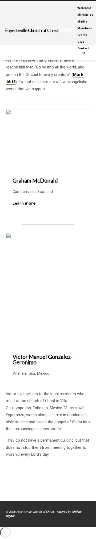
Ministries (85, 14)
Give (80, 42)
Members (84, 28)
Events (82, 35)
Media (82, 21)
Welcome (84, 8)
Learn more (24, 203)
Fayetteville (32, 30)
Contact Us (83, 50)
